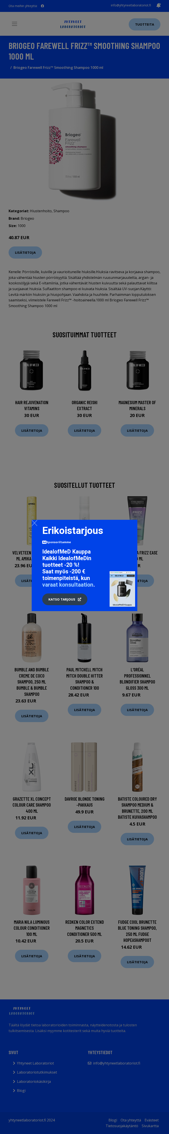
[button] (64, 599)
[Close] (34, 523)
